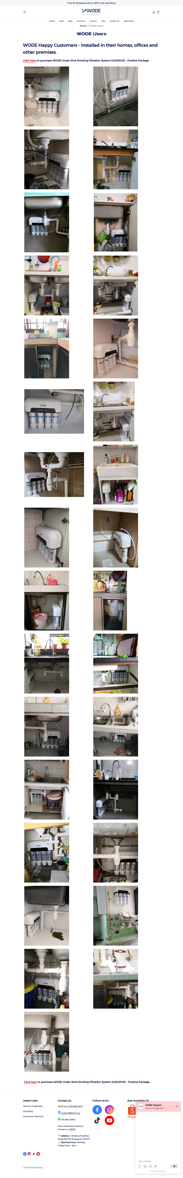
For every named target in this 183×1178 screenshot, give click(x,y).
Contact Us (114, 21)
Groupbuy (28, 1111)
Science (93, 21)
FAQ (103, 21)
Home (52, 21)
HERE (72, 1129)
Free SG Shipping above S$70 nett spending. (91, 3)
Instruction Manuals (33, 1116)
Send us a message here (70, 1106)
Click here (29, 60)
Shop (61, 21)
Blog (70, 21)
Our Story (81, 21)
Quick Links (129, 21)
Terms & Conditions (33, 1106)
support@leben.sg (70, 1113)
